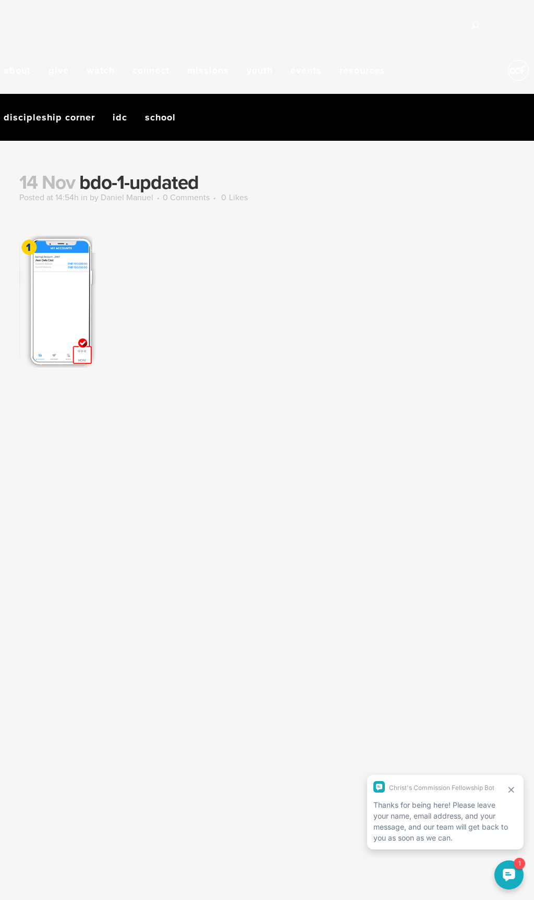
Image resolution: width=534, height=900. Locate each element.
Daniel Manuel (127, 197)
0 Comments (186, 197)
